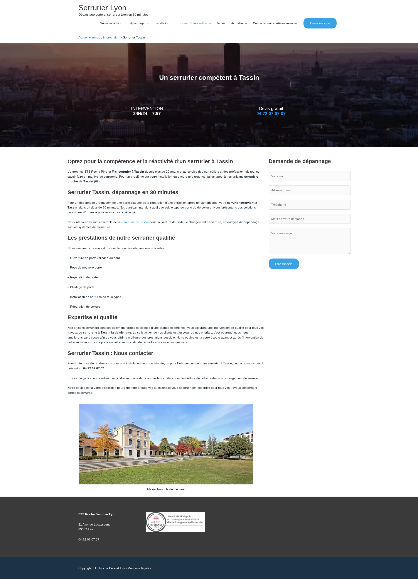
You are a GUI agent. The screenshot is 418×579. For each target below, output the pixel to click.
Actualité (237, 23)
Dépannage (136, 23)
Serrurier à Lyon (111, 23)
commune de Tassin (135, 222)
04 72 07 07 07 (271, 113)
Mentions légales (139, 568)
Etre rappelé (283, 264)
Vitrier (221, 23)
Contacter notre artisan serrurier (275, 23)
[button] (320, 23)
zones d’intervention (193, 23)
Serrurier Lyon (102, 7)
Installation (162, 23)
